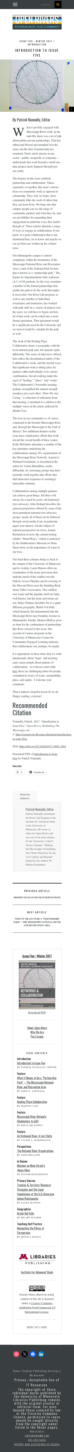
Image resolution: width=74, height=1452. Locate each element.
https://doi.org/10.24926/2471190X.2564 (42, 746)
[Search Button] (58, 4)
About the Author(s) (25, 796)
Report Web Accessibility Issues (37, 1444)
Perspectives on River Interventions (37, 894)
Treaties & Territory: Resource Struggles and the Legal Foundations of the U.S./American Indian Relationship (35, 1192)
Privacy (20, 1379)
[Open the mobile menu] (37, 4)
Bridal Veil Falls (25, 1213)
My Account (37, 1375)
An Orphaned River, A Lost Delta (34, 1136)
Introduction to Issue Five (31, 1063)
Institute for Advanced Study (37, 1272)
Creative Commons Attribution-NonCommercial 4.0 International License (37, 1307)
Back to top (36, 1431)
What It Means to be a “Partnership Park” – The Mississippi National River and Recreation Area (37, 918)
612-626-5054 (37, 1440)
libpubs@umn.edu (37, 1435)
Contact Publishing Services (41, 1370)
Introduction (37, 44)
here (15, 671)
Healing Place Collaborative (32, 1102)
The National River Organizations (35, 1151)
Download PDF (37, 1012)
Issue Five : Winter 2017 (37, 955)
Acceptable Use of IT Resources (43, 1382)
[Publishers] (37, 1261)
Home (16, 1370)
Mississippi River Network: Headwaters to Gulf (31, 1118)
